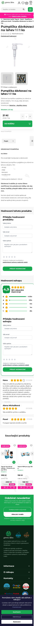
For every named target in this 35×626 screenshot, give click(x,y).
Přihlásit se (17, 521)
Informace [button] (9, 573)
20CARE (12, 492)
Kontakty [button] (8, 585)
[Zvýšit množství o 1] (29, 118)
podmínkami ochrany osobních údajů (15, 264)
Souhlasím (17, 612)
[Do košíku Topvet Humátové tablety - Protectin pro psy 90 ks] (13, 469)
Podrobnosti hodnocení (8, 39)
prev (2, 461)
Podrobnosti (16, 607)
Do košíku (9, 126)
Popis (6, 143)
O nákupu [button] (9, 579)
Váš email (6, 234)
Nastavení (17, 622)
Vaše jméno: (7, 225)
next (31, 461)
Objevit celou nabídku (18, 16)
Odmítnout (17, 617)
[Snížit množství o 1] (21, 118)
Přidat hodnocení (17, 271)
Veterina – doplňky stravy (18, 107)
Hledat (23, 9)
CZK (31, 4)
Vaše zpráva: (7, 242)
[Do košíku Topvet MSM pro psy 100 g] (30, 469)
